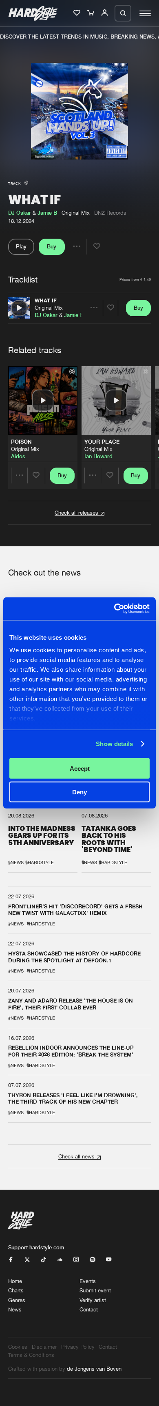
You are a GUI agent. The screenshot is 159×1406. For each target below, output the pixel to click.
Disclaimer (44, 1346)
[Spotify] (92, 1260)
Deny (79, 792)
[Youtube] (108, 1260)
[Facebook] (10, 1260)
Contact (89, 1309)
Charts (16, 1290)
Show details (114, 743)
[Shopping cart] (91, 13)
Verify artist (93, 1300)
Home (15, 1281)
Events (88, 1281)
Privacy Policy (78, 1346)
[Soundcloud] (59, 1260)
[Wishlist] (77, 13)
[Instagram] (76, 1260)
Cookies (17, 1346)
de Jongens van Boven (94, 1368)
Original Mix (49, 307)
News (15, 1309)
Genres (16, 1300)
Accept (80, 768)
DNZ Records (110, 212)
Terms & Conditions (31, 1355)
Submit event (95, 1290)
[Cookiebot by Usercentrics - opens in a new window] (114, 609)
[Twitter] (27, 1260)
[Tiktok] (43, 1260)
